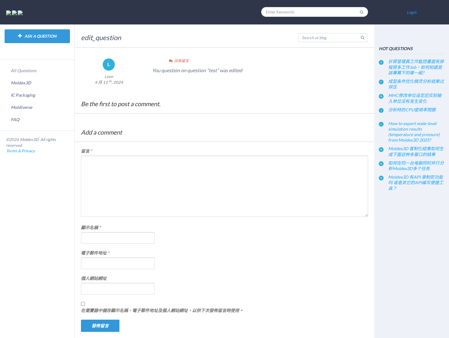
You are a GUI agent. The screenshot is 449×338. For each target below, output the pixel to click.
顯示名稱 (91, 227)
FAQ (15, 119)
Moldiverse (21, 107)
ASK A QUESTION (40, 36)
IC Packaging (23, 95)
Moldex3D (21, 82)
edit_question (101, 37)
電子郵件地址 (95, 252)
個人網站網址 (94, 278)
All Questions (23, 70)
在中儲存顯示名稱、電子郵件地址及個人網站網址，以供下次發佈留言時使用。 (162, 310)
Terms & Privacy (20, 150)
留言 (86, 151)
